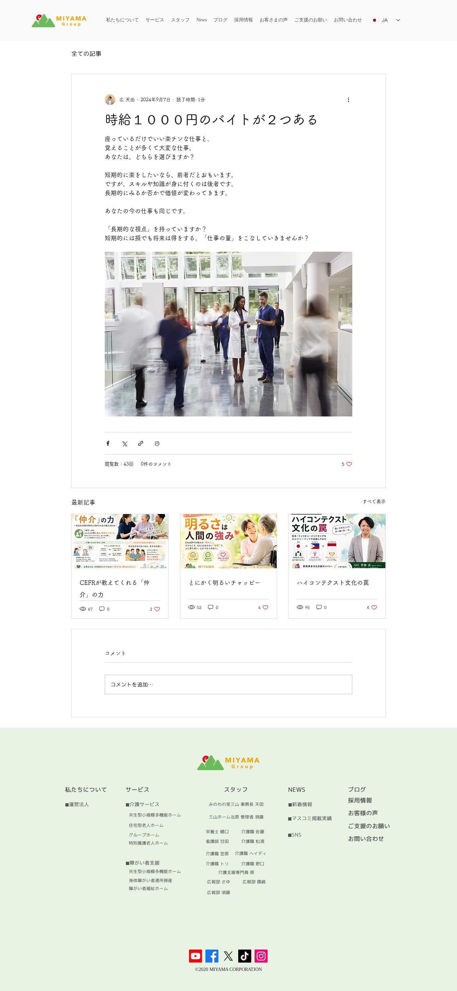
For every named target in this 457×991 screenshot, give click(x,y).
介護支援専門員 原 (236, 872)
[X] (228, 956)
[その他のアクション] (348, 100)
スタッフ (236, 789)
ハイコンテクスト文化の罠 (333, 583)
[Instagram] (261, 956)
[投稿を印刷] (157, 443)
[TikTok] (244, 956)
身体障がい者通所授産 (150, 880)
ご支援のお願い (369, 826)
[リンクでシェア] (141, 443)
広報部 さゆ (218, 882)
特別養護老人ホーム (148, 843)
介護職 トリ (217, 864)
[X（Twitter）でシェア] (124, 443)
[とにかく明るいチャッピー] (228, 541)
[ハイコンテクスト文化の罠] (337, 541)
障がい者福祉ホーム (148, 888)
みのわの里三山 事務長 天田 (236, 804)
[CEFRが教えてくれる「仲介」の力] (120, 541)
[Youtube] (195, 956)
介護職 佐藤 (252, 832)
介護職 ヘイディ (251, 853)
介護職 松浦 (252, 841)
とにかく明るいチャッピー (224, 583)
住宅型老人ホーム (146, 825)
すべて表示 (374, 501)
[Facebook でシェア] (108, 443)
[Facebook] (211, 956)
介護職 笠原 (217, 854)
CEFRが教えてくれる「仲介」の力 (115, 589)
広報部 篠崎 (254, 882)
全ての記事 (86, 53)
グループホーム (144, 835)
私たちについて (86, 789)
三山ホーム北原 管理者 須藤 (236, 817)
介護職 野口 (252, 864)
